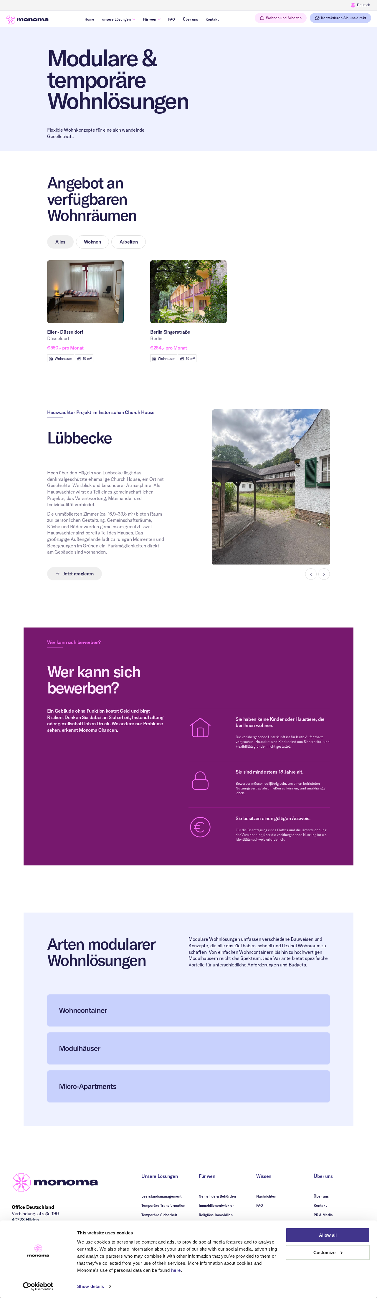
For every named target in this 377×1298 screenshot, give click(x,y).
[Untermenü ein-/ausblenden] (134, 19)
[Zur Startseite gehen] (27, 19)
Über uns (190, 19)
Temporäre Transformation (163, 1205)
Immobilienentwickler (216, 1205)
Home (89, 19)
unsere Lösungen (116, 19)
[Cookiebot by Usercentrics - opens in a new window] (38, 1286)
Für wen (149, 19)
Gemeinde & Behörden (217, 1196)
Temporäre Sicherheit (159, 1215)
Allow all (328, 1235)
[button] (280, 18)
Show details (90, 1286)
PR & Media (323, 1215)
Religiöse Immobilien (216, 1215)
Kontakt (212, 19)
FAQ (171, 19)
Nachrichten (266, 1196)
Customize (324, 1252)
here (176, 1270)
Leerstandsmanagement (161, 1196)
